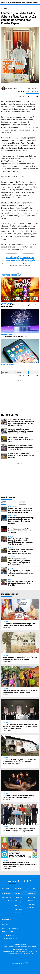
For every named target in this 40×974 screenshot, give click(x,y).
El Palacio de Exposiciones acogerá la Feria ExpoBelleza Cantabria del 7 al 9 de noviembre (20, 447)
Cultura (4, 8)
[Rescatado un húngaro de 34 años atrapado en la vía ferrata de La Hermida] (4, 582)
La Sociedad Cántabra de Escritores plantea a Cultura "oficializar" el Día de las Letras (19, 624)
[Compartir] (20, 96)
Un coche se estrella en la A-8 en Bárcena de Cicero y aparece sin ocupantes (19, 531)
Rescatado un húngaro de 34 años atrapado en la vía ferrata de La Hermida (20, 583)
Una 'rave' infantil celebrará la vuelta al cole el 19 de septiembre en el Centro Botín (20, 691)
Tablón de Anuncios (9, 938)
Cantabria (5, 372)
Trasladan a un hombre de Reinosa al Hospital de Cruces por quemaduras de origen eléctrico (20, 551)
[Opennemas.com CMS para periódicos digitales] (20, 963)
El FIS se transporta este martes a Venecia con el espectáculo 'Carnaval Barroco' (18, 796)
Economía (31, 894)
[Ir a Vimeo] (27, 881)
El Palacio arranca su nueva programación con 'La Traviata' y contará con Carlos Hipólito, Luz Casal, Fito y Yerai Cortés (20, 726)
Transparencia (8, 935)
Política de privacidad (10, 928)
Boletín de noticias (19, 901)
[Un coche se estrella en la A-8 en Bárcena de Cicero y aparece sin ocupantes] (4, 529)
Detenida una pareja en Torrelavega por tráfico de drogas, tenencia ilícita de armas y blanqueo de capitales (21, 520)
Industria (31, 897)
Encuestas (19, 897)
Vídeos (17, 913)
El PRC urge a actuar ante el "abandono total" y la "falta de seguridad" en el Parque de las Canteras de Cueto (19, 561)
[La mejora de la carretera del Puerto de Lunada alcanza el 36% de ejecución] (4, 456)
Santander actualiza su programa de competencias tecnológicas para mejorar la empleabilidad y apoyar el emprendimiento (21, 422)
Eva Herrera (7, 628)
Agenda (18, 894)
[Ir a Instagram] (24, 881)
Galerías (18, 909)
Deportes (31, 904)
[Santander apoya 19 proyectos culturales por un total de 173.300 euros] (4, 439)
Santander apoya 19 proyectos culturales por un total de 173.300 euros (20, 439)
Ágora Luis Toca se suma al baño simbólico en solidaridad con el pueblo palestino (20, 658)
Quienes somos (7, 931)
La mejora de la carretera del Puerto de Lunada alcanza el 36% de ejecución (21, 455)
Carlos (19, 372)
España (30, 900)
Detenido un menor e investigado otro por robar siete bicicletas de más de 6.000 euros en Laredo (20, 510)
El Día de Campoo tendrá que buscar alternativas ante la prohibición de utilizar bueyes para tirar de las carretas (20, 541)
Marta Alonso (11, 88)
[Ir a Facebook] (18, 881)
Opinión (18, 906)
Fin (30, 372)
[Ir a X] (21, 881)
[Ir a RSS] (30, 881)
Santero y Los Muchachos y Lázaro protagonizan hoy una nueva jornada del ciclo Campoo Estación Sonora (20, 864)
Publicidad (6, 925)
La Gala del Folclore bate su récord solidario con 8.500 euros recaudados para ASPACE (19, 829)
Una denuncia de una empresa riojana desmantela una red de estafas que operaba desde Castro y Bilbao (20, 573)
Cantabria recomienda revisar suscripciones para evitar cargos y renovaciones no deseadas (20, 431)
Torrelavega (7, 900)
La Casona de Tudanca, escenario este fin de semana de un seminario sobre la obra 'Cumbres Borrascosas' (19, 761)
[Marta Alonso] (3, 88)
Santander (6, 897)
